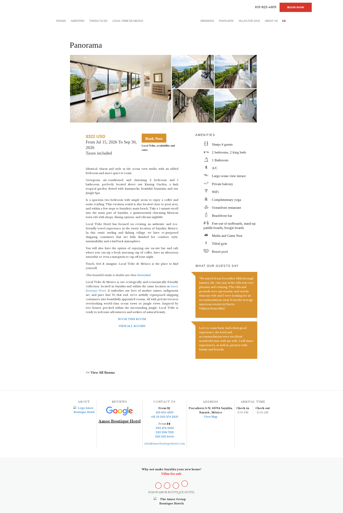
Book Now (295, 7)
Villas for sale (249, 20)
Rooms (61, 20)
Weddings (207, 20)
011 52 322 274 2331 (164, 416)
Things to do (98, 20)
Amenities (77, 20)
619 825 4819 (164, 412)
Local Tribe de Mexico (127, 20)
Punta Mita (226, 20)
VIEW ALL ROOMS (132, 326)
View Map (210, 416)
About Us (271, 20)
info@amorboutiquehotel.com (164, 443)
